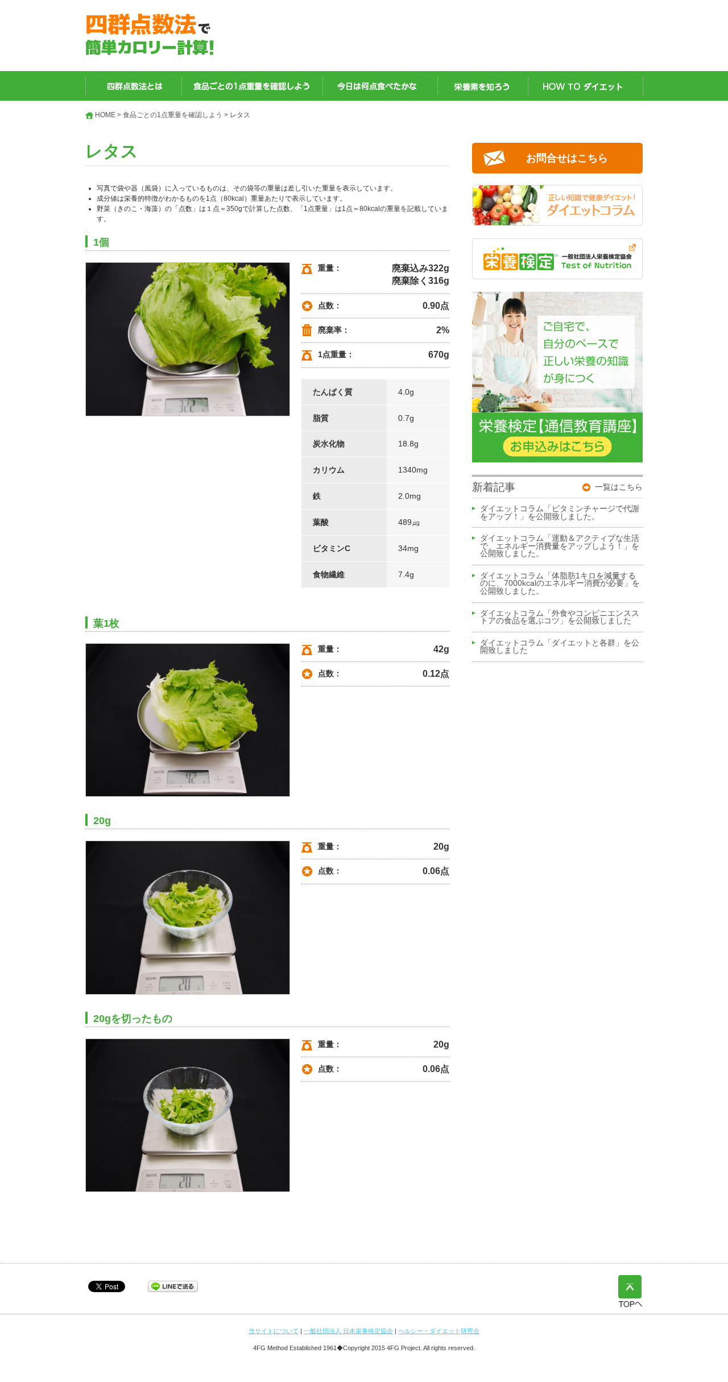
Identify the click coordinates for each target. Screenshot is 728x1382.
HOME (105, 115)
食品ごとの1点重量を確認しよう (172, 115)
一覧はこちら (619, 486)
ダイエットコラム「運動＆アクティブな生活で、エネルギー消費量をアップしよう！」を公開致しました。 (559, 546)
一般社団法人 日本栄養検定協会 (348, 1330)
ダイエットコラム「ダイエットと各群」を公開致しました (559, 647)
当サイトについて (274, 1330)
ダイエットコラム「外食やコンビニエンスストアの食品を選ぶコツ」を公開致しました (559, 618)
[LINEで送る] (173, 1286)
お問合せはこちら (567, 158)
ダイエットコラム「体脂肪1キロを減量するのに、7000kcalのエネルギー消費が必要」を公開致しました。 (560, 583)
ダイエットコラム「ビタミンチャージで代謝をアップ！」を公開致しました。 (559, 513)
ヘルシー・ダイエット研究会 (438, 1330)
